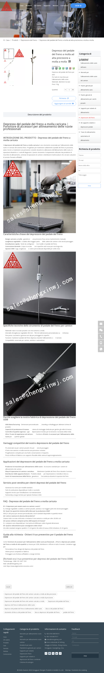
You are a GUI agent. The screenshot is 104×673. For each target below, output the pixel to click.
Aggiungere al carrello (62, 103)
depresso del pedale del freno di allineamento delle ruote (23, 609)
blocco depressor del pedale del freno (47, 612)
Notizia (5, 651)
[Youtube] (56, 653)
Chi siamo (6, 640)
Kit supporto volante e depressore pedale (88, 125)
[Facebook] (46, 653)
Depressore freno (25, 654)
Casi (4, 645)
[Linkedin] (49, 653)
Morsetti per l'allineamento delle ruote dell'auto (89, 63)
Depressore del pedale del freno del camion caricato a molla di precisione (29, 598)
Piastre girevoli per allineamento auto (87, 88)
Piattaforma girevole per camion (30, 648)
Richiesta (62, 98)
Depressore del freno (88, 118)
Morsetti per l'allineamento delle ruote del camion (89, 76)
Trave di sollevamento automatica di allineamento (88, 136)
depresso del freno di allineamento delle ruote (20, 605)
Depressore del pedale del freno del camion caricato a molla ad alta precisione (30, 594)
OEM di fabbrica (78, 6)
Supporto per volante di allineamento (88, 110)
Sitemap (68, 670)
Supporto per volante (27, 651)
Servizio (5, 648)
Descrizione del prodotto (39, 114)
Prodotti (6, 643)
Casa (4, 637)
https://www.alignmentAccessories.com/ (20, 566)
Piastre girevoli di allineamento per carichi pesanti (88, 99)
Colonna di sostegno (26, 662)
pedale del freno (68, 612)
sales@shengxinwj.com (53, 639)
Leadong (84, 670)
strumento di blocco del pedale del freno (18, 612)
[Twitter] (53, 653)
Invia (89, 186)
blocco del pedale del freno (54, 609)
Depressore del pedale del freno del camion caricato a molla (24, 601)
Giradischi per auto (26, 645)
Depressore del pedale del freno (58, 601)
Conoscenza (7, 654)
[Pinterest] (60, 653)
